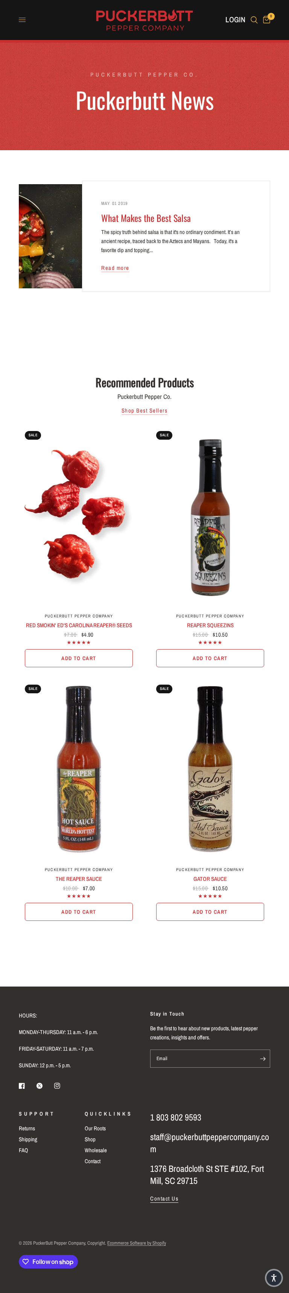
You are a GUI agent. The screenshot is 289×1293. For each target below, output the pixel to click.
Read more (115, 268)
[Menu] (22, 20)
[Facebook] (27, 1086)
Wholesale (96, 1150)
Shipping (28, 1139)
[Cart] (265, 20)
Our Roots (95, 1128)
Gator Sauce (210, 879)
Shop (90, 1139)
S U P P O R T (36, 1113)
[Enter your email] (262, 1059)
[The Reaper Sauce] (79, 769)
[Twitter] (45, 1086)
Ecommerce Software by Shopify (136, 1243)
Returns (27, 1128)
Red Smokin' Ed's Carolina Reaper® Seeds (79, 625)
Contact (92, 1161)
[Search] (254, 20)
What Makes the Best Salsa (146, 218)
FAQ (23, 1150)
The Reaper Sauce (79, 879)
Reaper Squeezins (210, 625)
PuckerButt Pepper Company (79, 616)
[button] (274, 1278)
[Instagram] (62, 1086)
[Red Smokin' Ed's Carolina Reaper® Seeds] (79, 516)
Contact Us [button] (164, 1198)
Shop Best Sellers (145, 410)
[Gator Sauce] (210, 769)
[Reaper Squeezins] (210, 516)
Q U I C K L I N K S (108, 1113)
